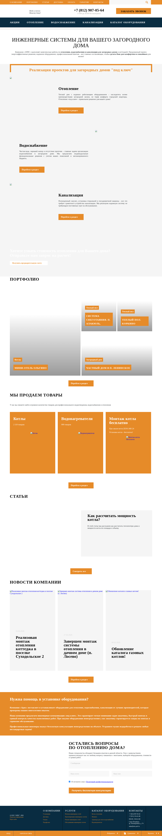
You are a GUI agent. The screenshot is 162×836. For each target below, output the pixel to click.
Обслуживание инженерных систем (75, 822)
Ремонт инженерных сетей (73, 819)
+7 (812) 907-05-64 (89, 10)
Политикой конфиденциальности (99, 782)
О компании (16, 2)
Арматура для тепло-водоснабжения (102, 819)
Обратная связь (26, 833)
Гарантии (84, 2)
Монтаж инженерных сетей (73, 814)
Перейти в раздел (79, 383)
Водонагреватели (97, 822)
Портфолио (32, 2)
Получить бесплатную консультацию (91, 790)
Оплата (71, 2)
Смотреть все (79, 571)
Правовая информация (16, 817)
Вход (8, 833)
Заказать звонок (133, 11)
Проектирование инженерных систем (76, 817)
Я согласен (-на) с (92, 782)
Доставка (58, 2)
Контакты (98, 2)
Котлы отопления (97, 814)
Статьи (45, 2)
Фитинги (94, 817)
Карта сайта (13, 819)
